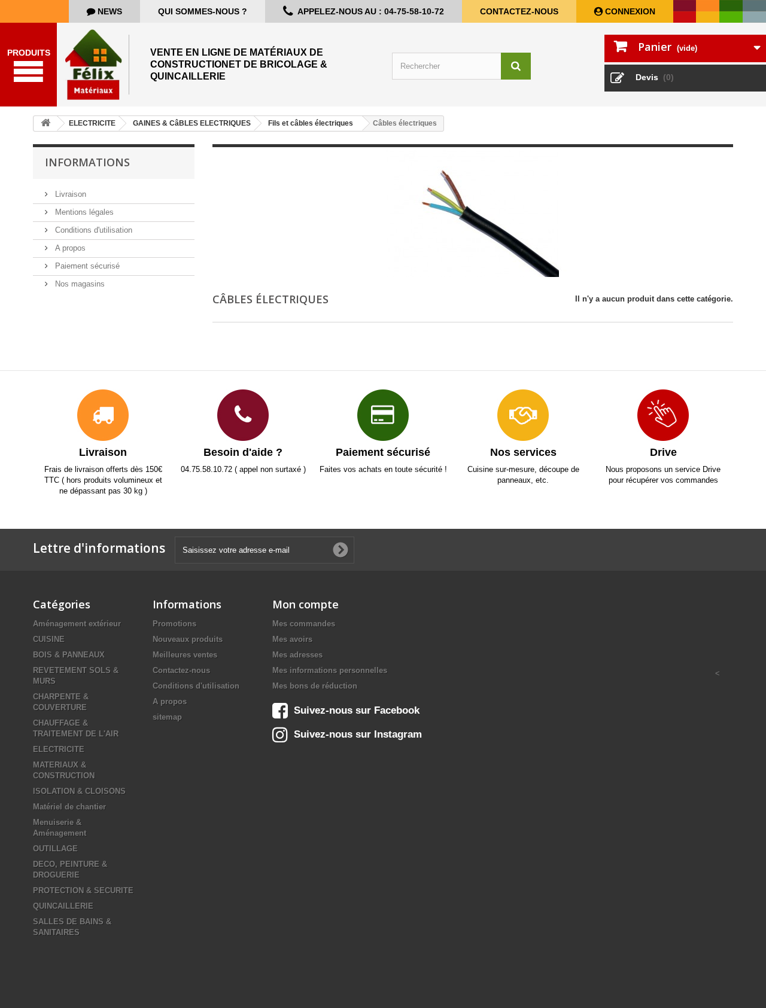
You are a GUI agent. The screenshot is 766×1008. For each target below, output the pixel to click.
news (108, 11)
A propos (69, 247)
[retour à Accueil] (45, 123)
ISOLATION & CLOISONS (79, 791)
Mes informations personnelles (329, 670)
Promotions (174, 623)
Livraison (69, 194)
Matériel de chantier (69, 806)
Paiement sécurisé (86, 265)
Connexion (629, 11)
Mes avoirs (292, 639)
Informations (87, 162)
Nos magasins (79, 283)
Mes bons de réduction (314, 685)
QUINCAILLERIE (63, 906)
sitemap (167, 716)
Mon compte (305, 604)
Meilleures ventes (185, 654)
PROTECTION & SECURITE (83, 890)
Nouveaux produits (188, 639)
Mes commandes (303, 623)
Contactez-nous (519, 11)
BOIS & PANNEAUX (69, 654)
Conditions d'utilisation (92, 230)
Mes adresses (297, 654)
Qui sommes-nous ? (202, 11)
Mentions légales (83, 212)
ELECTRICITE (58, 749)
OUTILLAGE (55, 848)
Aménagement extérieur (77, 623)
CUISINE (49, 639)
